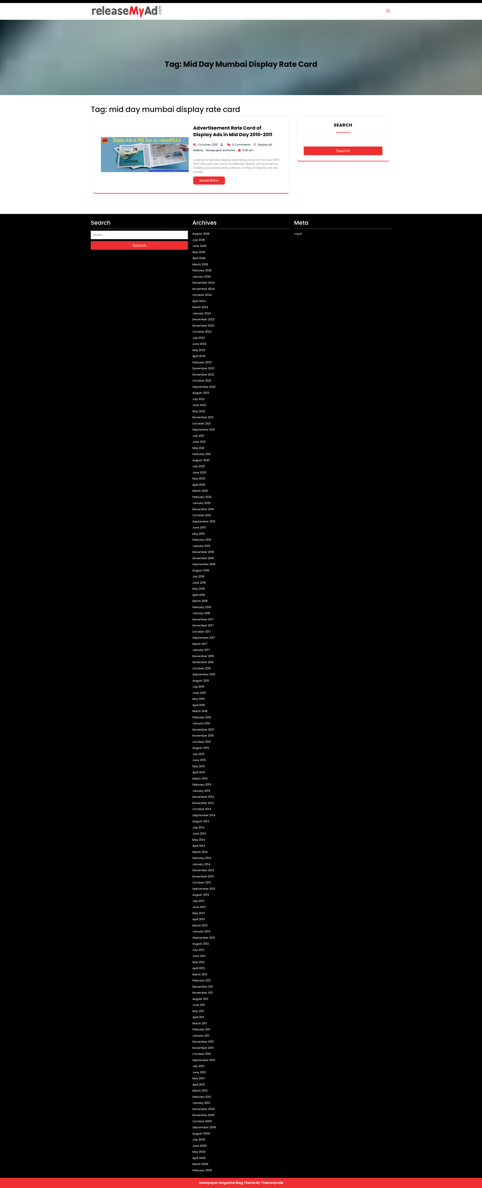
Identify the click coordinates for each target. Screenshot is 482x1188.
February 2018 (201, 607)
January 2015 (201, 791)
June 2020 (199, 472)
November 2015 (203, 736)
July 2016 (198, 687)
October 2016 (201, 668)
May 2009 (198, 1152)
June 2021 (199, 442)
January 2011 (200, 1036)
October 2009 (202, 1121)
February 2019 (201, 540)
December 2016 (203, 656)
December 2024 (203, 283)
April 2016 (198, 705)
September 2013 (203, 889)
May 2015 (198, 766)
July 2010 (198, 1066)
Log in (298, 234)
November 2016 (203, 662)
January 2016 (201, 723)
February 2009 (202, 1170)
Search (343, 125)
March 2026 (200, 264)
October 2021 (201, 423)
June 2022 (199, 405)
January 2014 (201, 864)
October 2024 (202, 295)
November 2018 (203, 558)
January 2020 (201, 503)
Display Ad (265, 145)
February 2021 (201, 454)
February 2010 (201, 1097)
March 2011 (199, 1023)
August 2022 (200, 393)
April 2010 (198, 1084)
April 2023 (198, 356)
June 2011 (198, 1005)
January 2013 (201, 931)
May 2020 (198, 478)
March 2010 (199, 1091)
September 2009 (204, 1127)
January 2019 (201, 546)
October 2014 (201, 809)
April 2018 (198, 595)
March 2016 (199, 711)
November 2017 (203, 625)
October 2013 (201, 882)
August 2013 (200, 895)
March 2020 (200, 491)
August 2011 (200, 999)
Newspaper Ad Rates (220, 150)
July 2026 (198, 240)
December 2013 (203, 870)
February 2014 (201, 858)
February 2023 (202, 362)
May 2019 (198, 534)
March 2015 (200, 778)
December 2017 (203, 619)
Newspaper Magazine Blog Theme (227, 1182)
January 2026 (201, 277)
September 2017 (203, 638)
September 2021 (203, 429)
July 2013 (198, 901)
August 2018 (200, 570)
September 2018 (203, 564)
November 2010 (203, 1048)
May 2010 (198, 1078)
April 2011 (198, 1017)
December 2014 (203, 797)
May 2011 (198, 1011)
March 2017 (199, 644)
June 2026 (199, 246)
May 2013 (198, 913)
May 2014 (198, 840)
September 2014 (203, 815)
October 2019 (201, 515)
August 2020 (201, 460)
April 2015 (198, 772)
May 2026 (198, 252)
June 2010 (199, 1072)
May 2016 (198, 699)
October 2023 (201, 332)
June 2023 (199, 344)
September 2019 (203, 521)
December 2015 (203, 729)
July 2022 (198, 399)
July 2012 (198, 950)
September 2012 (203, 938)
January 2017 (201, 650)
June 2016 (199, 693)
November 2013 (203, 876)
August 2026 (201, 234)
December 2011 (202, 987)
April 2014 (198, 846)
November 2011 (202, 993)
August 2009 (201, 1133)
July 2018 (198, 576)
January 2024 (201, 313)
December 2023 (203, 319)
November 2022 (203, 374)
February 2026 (202, 270)
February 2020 (202, 497)
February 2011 (201, 1029)
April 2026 (198, 258)
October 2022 (201, 381)
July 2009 (198, 1139)
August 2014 (200, 821)
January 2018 (201, 613)
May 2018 (198, 589)
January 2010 (201, 1103)
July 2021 (198, 436)
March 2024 (200, 307)
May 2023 (198, 350)
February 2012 (201, 980)
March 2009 (200, 1164)
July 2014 (198, 827)
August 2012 (200, 944)
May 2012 (198, 962)
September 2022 (204, 387)
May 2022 (198, 411)
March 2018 (199, 601)
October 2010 (201, 1054)
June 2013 (199, 907)
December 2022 (203, 368)
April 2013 (198, 919)
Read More (209, 180)
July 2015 (198, 754)
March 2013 (199, 925)
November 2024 (203, 289)
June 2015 (199, 760)
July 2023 (198, 338)
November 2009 (203, 1115)
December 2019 (203, 509)
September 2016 (203, 674)
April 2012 (198, 968)
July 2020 (198, 466)
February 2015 (201, 784)
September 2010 (203, 1060)
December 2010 (203, 1042)
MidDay (198, 150)
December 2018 (203, 552)
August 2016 (200, 681)
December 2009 (203, 1109)
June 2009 (199, 1146)
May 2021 (198, 448)
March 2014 (200, 852)
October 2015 (201, 742)
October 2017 (201, 632)
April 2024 (199, 301)
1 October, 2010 (207, 145)
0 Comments (241, 145)
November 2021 (203, 417)
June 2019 (199, 527)
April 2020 (198, 485)
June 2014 (199, 833)
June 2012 (199, 956)
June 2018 (199, 583)
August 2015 (200, 748)
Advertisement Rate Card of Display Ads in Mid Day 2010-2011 (232, 131)
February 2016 (201, 717)
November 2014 (203, 803)
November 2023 (203, 326)
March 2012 (199, 974)
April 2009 (199, 1158)
